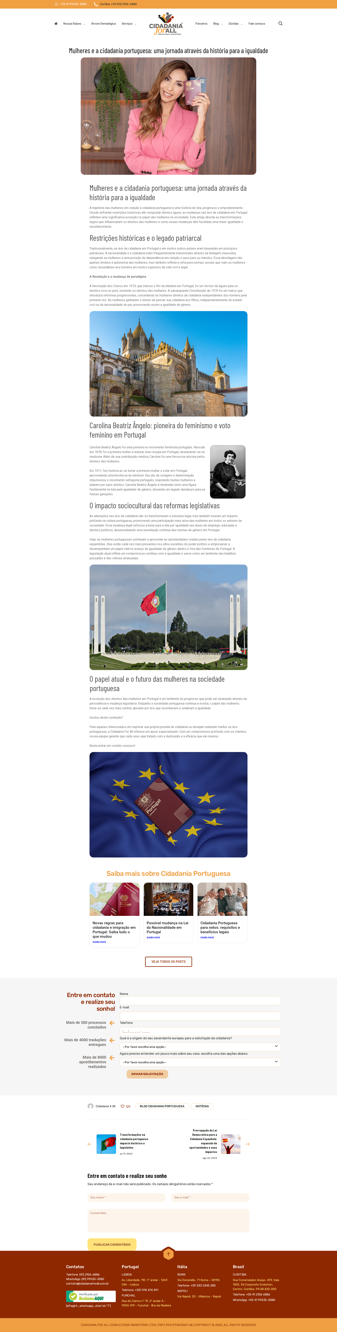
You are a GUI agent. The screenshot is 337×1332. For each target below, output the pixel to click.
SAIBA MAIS (99, 942)
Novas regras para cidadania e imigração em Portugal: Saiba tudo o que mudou (114, 930)
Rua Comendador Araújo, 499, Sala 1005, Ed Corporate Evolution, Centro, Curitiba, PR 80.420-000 (256, 1284)
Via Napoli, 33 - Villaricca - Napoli (199, 1296)
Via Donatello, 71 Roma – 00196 (198, 1280)
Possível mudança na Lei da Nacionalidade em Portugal (167, 927)
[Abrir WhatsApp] (327, 1322)
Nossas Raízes (72, 23)
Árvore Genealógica (103, 23)
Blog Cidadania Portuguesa (162, 1106)
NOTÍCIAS (202, 1106)
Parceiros (202, 23)
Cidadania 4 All (105, 1106)
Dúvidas (234, 23)
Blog (216, 23)
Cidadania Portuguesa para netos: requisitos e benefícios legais (220, 927)
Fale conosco (257, 23)
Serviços (127, 23)
